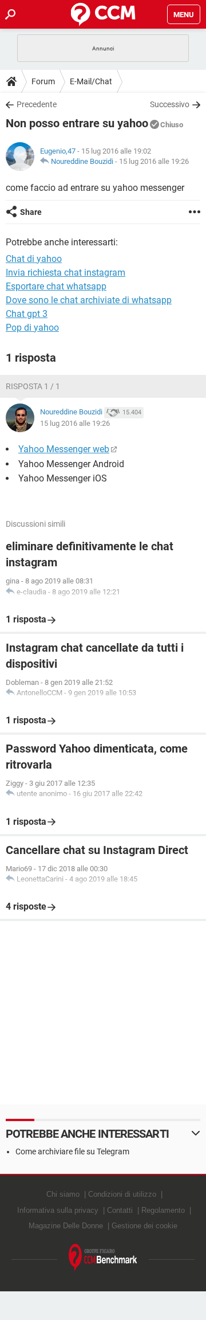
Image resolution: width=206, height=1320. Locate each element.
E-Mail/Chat (91, 81)
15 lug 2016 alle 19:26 (154, 161)
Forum (43, 81)
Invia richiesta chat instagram (65, 272)
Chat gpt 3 (26, 313)
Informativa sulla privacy (57, 1210)
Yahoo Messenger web (63, 449)
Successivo (169, 104)
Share (31, 212)
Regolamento (163, 1210)
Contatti (120, 1210)
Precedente (37, 104)
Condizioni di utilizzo (122, 1194)
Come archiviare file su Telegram (72, 1151)
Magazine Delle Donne (66, 1225)
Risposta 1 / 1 (33, 386)
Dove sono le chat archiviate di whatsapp (89, 300)
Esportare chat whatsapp (56, 286)
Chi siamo (63, 1194)
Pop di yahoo (32, 327)
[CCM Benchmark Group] (103, 1258)
